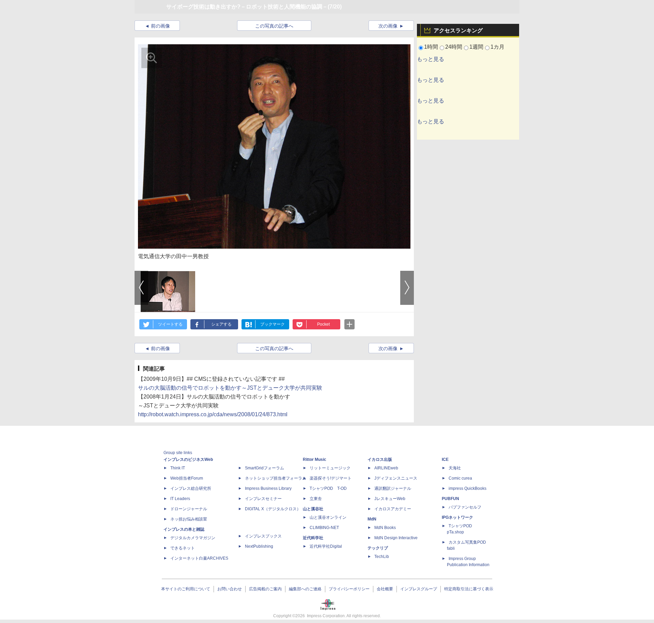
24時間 (453, 47)
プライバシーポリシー (349, 589)
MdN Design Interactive (396, 537)
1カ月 (497, 47)
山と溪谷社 (313, 509)
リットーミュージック (330, 468)
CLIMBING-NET (324, 527)
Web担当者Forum (186, 478)
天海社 (455, 468)
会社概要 (385, 589)
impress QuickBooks (467, 488)
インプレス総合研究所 (190, 488)
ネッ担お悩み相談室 (188, 519)
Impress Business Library (268, 488)
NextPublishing (259, 546)
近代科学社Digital (326, 546)
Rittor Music (314, 459)
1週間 (476, 47)
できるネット (182, 548)
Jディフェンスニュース (395, 478)
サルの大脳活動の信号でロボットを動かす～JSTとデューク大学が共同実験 (230, 388)
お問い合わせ (229, 589)
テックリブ (378, 548)
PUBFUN (450, 498)
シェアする (221, 324)
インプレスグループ (418, 589)
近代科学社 (313, 537)
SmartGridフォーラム (264, 468)
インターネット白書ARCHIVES (199, 558)
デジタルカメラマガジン (192, 537)
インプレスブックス (263, 536)
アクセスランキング (458, 30)
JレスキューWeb (389, 498)
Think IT (177, 468)
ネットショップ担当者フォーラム (275, 478)
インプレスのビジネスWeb (188, 459)
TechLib (381, 556)
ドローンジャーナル (188, 509)
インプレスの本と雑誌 (184, 529)
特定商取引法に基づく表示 (468, 589)
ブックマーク (272, 324)
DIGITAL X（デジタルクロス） (273, 509)
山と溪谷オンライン (328, 517)
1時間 (431, 47)
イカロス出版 (380, 459)
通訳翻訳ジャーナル (392, 488)
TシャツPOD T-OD (328, 488)
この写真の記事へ (274, 26)
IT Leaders (180, 498)
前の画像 (160, 26)
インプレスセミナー (263, 498)
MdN (372, 519)
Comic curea (460, 478)
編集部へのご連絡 (305, 589)
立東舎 (316, 498)
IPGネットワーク (457, 517)
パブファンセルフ (465, 507)
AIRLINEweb (386, 468)
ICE (445, 459)
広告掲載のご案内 (265, 589)
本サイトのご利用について (185, 589)
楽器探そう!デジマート (331, 478)
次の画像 (388, 26)
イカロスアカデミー (392, 509)
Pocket (323, 324)
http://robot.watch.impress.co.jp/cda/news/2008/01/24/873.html (212, 414)
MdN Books (385, 527)
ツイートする (170, 324)
